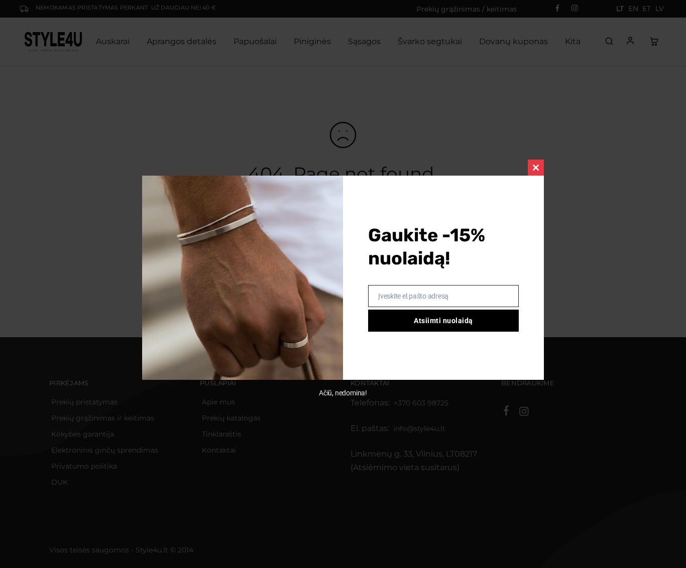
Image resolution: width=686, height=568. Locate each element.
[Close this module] (536, 168)
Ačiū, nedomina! (343, 393)
